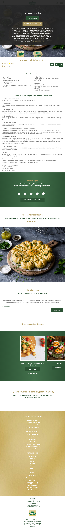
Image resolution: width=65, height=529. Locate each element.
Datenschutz (33, 498)
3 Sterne (6, 66)
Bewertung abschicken (32, 200)
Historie (32, 459)
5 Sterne (10, 66)
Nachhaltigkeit (32, 431)
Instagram (23, 404)
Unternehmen (32, 453)
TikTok (41, 404)
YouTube (33, 404)
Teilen (57, 64)
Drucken (52, 64)
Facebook (27, 404)
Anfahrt (32, 468)
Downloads (32, 449)
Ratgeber (32, 480)
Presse (32, 463)
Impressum (32, 503)
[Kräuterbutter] (40, 52)
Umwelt (32, 442)
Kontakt (32, 466)
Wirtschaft (32, 439)
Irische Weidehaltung (32, 417)
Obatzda (30, 373)
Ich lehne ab (32, 18)
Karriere (32, 461)
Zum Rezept (32, 369)
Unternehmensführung (32, 444)
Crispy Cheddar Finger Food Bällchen (28, 373)
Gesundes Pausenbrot (32, 446)
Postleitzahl (6, 306)
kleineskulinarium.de (32, 221)
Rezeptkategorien (32, 478)
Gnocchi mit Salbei (31, 373)
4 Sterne (8, 66)
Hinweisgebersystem (33, 506)
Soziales (32, 437)
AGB (33, 500)
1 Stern (3, 66)
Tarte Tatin (34, 373)
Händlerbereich (32, 487)
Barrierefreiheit (33, 505)
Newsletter (33, 475)
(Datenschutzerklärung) (37, 42)
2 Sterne (4, 66)
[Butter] (24, 52)
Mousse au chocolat (33, 373)
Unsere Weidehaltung (32, 422)
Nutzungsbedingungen (33, 502)
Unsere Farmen (32, 420)
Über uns (32, 456)
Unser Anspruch (32, 425)
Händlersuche (32, 485)
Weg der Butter (32, 435)
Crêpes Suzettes (36, 373)
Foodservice (32, 490)
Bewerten (61, 65)
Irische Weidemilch (32, 427)
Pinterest (37, 404)
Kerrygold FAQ (32, 483)
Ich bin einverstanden (32, 24)
